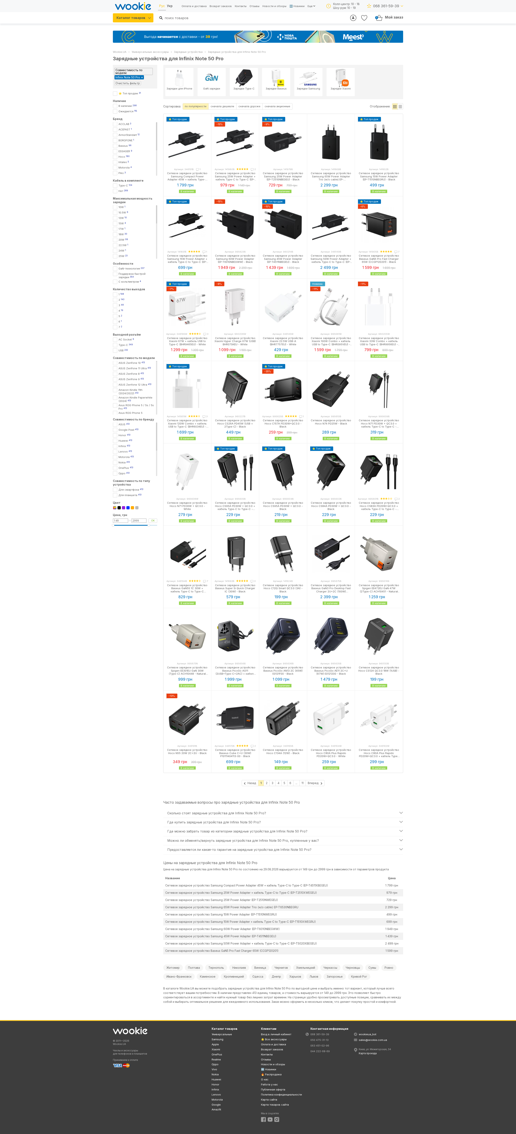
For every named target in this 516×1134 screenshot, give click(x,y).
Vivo (214, 1069)
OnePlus (217, 1054)
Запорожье (335, 976)
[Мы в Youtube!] (270, 1119)
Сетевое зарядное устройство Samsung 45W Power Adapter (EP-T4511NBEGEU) (220, 936)
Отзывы (254, 6)
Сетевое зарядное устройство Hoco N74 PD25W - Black (331, 422)
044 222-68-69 (320, 1051)
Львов (314, 976)
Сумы (372, 967)
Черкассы (330, 967)
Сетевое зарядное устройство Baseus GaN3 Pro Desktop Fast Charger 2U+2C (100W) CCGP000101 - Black (331, 590)
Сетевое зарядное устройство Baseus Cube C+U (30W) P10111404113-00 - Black (235, 753)
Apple (215, 1044)
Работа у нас (269, 1084)
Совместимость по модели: (129, 71)
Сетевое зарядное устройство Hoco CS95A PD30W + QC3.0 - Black (283, 506)
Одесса (257, 976)
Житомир (173, 967)
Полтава (194, 967)
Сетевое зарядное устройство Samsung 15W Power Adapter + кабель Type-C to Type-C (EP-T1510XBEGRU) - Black (187, 260)
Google (216, 1104)
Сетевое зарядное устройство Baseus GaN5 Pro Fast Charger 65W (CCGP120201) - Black (379, 258)
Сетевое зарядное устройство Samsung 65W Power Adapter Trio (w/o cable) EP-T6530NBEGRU (231, 907)
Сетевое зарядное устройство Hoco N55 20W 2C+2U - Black (187, 751)
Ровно (389, 967)
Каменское (207, 976)
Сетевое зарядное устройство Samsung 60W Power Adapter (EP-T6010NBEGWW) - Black (235, 258)
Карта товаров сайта (275, 1104)
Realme (216, 1059)
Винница (260, 967)
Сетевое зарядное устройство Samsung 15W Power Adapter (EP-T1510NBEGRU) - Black (379, 176)
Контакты (241, 6)
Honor (215, 1084)
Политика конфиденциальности (281, 1094)
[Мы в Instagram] (276, 1119)
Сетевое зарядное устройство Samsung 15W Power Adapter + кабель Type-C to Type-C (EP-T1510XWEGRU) (240, 921)
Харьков (295, 976)
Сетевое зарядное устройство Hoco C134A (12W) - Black (283, 751)
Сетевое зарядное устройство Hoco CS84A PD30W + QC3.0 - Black (331, 506)
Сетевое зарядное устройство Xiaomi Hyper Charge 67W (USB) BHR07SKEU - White (235, 341)
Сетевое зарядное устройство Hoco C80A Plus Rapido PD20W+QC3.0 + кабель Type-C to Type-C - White (379, 754)
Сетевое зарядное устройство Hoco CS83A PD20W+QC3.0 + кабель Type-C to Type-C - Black (379, 507)
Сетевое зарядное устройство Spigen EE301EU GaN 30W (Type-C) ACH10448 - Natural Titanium (187, 672)
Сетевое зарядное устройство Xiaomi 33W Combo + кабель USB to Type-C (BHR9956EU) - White (379, 342)
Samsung (217, 1039)
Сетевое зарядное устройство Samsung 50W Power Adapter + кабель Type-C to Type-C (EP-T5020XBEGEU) (241, 943)
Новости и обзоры (274, 6)
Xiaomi (216, 1049)
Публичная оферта (273, 1089)
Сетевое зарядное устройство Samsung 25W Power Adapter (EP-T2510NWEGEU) (221, 900)
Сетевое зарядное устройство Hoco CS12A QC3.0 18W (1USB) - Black (378, 670)
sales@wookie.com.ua (373, 1039)
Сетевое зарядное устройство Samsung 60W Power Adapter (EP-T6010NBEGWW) (222, 929)
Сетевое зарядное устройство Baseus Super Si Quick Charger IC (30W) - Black (235, 588)
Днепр (276, 976)
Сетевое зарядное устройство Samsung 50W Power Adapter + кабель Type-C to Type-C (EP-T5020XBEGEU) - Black (331, 260)
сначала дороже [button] (249, 106)
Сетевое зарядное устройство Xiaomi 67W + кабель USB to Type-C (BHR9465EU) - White (187, 341)
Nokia (215, 1074)
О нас (264, 1079)
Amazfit (216, 1109)
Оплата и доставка (194, 6)
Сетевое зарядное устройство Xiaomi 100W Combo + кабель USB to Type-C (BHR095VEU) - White (331, 342)
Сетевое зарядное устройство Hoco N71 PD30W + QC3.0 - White (187, 506)
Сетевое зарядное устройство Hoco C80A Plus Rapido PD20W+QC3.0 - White (331, 753)
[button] (395, 106)
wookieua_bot (367, 1034)
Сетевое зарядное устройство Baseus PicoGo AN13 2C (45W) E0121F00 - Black (283, 670)
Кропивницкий (234, 976)
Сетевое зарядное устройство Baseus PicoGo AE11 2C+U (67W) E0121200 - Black (331, 670)
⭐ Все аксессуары (274, 1039)
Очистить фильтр (127, 83)
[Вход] (353, 18)
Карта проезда (368, 1053)
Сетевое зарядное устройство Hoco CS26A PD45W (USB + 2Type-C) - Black (235, 423)
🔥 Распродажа (271, 1074)
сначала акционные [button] (277, 106)
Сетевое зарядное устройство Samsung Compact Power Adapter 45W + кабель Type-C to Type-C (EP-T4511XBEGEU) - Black (187, 179)
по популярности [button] (195, 106)
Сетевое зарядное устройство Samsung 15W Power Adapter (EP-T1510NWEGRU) (221, 914)
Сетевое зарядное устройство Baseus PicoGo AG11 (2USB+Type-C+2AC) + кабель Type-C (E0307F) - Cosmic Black (235, 672)
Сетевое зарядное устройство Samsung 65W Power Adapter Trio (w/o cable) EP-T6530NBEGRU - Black (331, 178)
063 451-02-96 (319, 1045)
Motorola (217, 1099)
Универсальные (222, 1034)
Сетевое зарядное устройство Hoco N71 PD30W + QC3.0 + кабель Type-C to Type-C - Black (379, 425)
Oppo (215, 1064)
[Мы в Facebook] (263, 1119)
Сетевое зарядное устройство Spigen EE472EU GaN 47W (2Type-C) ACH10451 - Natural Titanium (379, 590)
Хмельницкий (305, 967)
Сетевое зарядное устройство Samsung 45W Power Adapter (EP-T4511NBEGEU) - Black (283, 258)
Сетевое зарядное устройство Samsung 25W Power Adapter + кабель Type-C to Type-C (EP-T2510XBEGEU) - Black (235, 178)
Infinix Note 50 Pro (127, 77)
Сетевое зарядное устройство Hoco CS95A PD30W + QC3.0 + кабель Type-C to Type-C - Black (235, 507)
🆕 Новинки (297, 6)
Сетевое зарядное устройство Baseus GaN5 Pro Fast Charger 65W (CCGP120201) (222, 950)
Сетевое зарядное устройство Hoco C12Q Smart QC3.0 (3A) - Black (283, 588)
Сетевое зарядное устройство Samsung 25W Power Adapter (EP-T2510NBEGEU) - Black (283, 176)
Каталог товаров (131, 18)
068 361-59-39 (386, 6)
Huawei (216, 1079)
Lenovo (216, 1094)
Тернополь (216, 967)
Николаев (239, 967)
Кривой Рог (359, 976)
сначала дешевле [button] (222, 106)
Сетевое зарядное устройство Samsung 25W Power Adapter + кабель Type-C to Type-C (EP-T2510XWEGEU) (241, 892)
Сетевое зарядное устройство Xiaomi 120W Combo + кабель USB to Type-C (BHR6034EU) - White (187, 425)
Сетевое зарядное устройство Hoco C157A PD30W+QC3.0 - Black (283, 423)
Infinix (215, 1089)
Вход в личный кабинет (276, 1034)
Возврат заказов (221, 6)
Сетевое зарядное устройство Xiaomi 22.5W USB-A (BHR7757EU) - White (283, 341)
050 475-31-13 (319, 1039)
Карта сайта (269, 1099)
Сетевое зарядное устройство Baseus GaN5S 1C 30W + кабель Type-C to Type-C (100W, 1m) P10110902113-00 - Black (187, 591)
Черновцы (353, 967)
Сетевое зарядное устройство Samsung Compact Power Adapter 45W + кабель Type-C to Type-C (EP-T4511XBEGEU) (246, 885)
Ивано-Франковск (178, 976)
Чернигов (281, 967)
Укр (170, 6)
